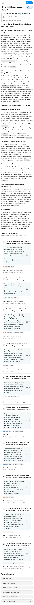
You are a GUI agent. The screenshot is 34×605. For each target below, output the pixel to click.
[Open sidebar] (3, 2)
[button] (29, 2)
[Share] (29, 7)
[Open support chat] (30, 601)
